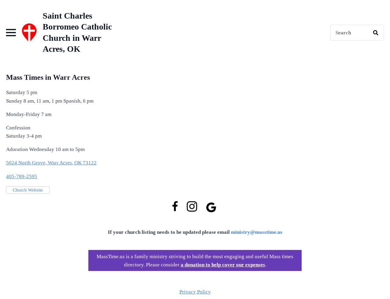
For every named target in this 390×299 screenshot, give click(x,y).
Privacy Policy (195, 292)
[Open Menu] (11, 32)
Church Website (28, 190)
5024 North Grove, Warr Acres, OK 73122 (51, 163)
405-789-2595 (21, 176)
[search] (376, 33)
